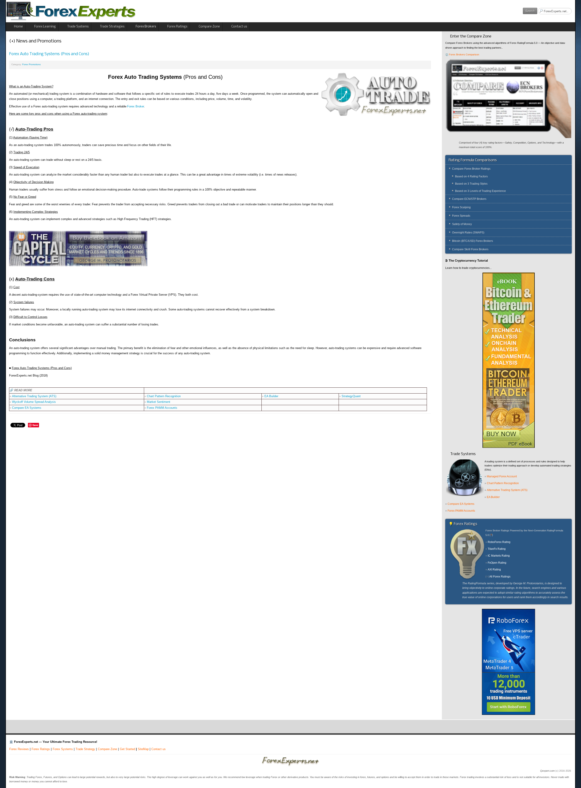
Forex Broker (135, 106)
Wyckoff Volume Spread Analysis (34, 402)
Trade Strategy (85, 749)
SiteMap (143, 749)
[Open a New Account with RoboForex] (508, 661)
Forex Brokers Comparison (464, 54)
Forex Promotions (31, 64)
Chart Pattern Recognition (164, 396)
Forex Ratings (41, 749)
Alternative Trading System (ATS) (34, 396)
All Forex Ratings (499, 576)
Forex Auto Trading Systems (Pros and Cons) (49, 54)
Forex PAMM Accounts (162, 407)
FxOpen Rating (497, 562)
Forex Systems (63, 749)
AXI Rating (494, 569)
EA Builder (271, 396)
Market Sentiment (158, 402)
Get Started (127, 749)
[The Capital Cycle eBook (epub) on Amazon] (78, 248)
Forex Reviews (19, 749)
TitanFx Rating (497, 548)
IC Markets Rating (499, 555)
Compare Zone (107, 749)
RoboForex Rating (499, 542)
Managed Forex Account (502, 476)
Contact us (158, 749)
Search (530, 11)
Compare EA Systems (26, 407)
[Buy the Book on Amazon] (509, 360)
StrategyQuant (351, 396)
